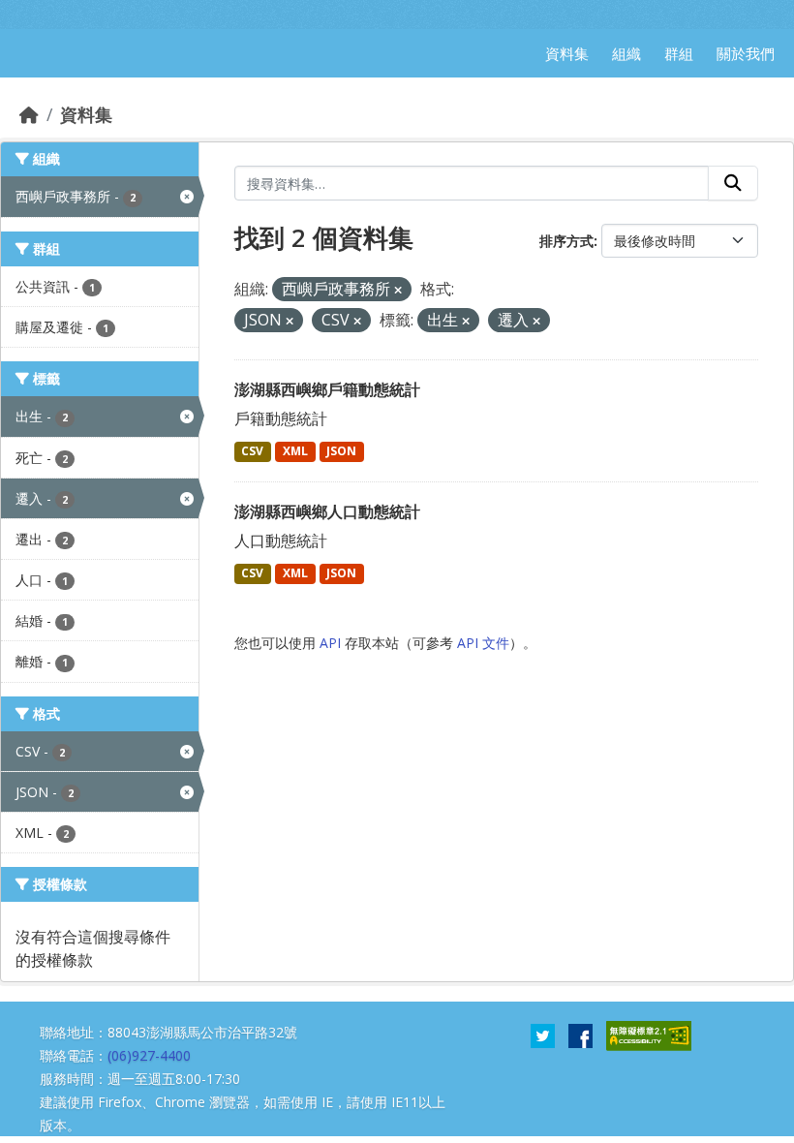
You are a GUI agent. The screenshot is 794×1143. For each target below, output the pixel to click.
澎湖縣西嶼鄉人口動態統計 (327, 511)
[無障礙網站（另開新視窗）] (648, 1034)
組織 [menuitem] (626, 53)
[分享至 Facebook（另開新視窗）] (580, 1034)
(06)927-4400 (149, 1055)
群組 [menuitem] (678, 53)
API (330, 642)
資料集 (86, 114)
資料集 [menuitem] (567, 53)
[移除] (398, 290)
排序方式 (566, 241)
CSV (252, 451)
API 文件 (483, 642)
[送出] (733, 183)
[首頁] (29, 114)
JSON (341, 451)
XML (295, 451)
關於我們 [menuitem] (746, 53)
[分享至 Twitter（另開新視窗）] (543, 1034)
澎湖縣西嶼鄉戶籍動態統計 (327, 389)
